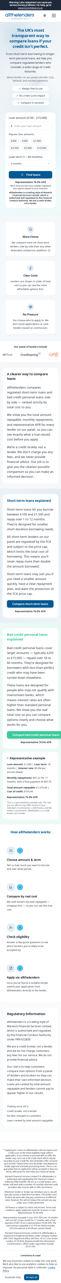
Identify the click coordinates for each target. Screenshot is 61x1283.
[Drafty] (51, 354)
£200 (13, 140)
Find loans (33, 175)
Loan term (25, 157)
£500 (25, 140)
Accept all (31, 1277)
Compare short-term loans (30, 604)
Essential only (13, 1277)
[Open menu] (53, 15)
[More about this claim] (49, 250)
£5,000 (28, 147)
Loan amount (28, 118)
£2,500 (14, 147)
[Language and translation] (44, 15)
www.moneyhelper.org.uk (30, 7)
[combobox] (30, 163)
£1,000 (37, 140)
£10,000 (41, 147)
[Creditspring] (27, 354)
